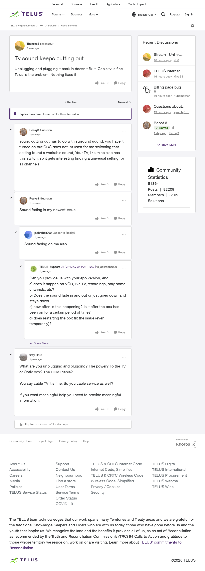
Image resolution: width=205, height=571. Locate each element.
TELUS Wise (163, 486)
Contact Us (65, 469)
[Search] (163, 14)
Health (94, 4)
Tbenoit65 (33, 43)
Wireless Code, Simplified (112, 481)
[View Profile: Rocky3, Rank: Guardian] (23, 132)
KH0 (176, 60)
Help (86, 441)
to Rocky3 (69, 232)
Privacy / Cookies (106, 486)
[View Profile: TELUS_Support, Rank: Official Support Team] (33, 269)
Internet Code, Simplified (112, 469)
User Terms (65, 486)
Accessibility (19, 469)
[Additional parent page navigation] (41, 25)
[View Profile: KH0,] (147, 57)
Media (14, 481)
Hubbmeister (182, 95)
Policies (15, 486)
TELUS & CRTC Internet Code (116, 464)
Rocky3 (34, 130)
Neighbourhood (69, 475)
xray (32, 354)
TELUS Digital (164, 464)
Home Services (69, 25)
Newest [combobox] (125, 102)
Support (62, 464)
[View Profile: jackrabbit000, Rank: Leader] (28, 235)
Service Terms (67, 492)
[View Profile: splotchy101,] (147, 109)
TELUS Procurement (169, 475)
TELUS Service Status (28, 492)
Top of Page (45, 441)
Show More (41, 343)
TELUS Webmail (165, 481)
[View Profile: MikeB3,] (147, 73)
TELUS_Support (49, 266)
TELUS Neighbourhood (22, 25)
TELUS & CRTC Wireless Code (117, 475)
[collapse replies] (10, 129)
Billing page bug (167, 87)
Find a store (66, 481)
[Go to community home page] (26, 14)
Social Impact (137, 4)
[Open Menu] (193, 25)
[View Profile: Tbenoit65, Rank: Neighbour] (20, 46)
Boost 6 (160, 123)
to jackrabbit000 (106, 266)
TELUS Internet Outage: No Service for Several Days (170, 71)
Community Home (20, 441)
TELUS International (169, 469)
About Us (17, 464)
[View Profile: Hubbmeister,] (147, 90)
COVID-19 (64, 504)
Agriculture (113, 4)
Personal (57, 4)
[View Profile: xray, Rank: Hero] (23, 357)
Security (98, 492)
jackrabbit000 (43, 232)
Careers (16, 475)
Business (76, 4)
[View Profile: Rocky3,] (147, 125)
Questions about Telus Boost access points (170, 106)
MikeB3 (178, 76)
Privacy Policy (68, 441)
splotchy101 (181, 112)
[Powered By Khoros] (186, 443)
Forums (52, 25)
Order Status (66, 498)
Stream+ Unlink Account (167, 54)
